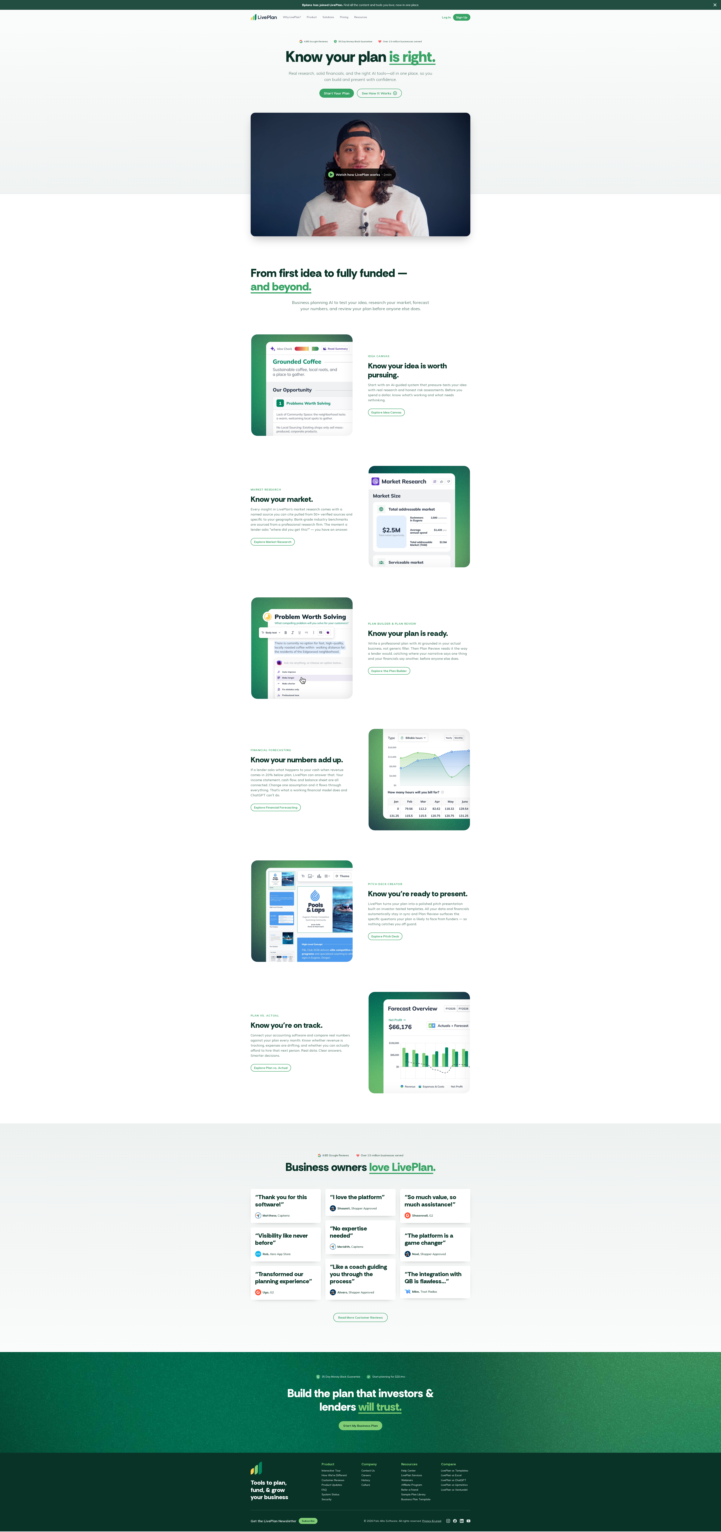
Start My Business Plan (360, 1426)
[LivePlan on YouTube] (468, 1521)
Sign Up (461, 17)
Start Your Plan (336, 93)
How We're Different (334, 1475)
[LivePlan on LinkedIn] (462, 1521)
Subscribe (308, 1521)
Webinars (407, 1480)
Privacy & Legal (431, 1521)
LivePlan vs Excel (451, 1475)
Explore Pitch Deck (385, 936)
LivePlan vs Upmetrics (454, 1485)
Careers (366, 1475)
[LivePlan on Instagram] (448, 1521)
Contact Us (368, 1470)
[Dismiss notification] (714, 5)
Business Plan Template (416, 1499)
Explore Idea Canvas (386, 412)
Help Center (408, 1470)
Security (326, 1499)
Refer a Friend (409, 1489)
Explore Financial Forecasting (275, 807)
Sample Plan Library (413, 1494)
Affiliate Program (411, 1485)
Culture (365, 1485)
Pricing (344, 17)
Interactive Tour (331, 1470)
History (365, 1480)
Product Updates (332, 1485)
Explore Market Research (272, 542)
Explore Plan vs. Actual (271, 1068)
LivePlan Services (411, 1475)
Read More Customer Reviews (360, 1317)
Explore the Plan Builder (389, 671)
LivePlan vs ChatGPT (453, 1480)
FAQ (324, 1489)
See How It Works (376, 93)
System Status (330, 1494)
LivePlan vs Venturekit (454, 1489)
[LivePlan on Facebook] (455, 1521)
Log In (446, 17)
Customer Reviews (333, 1480)
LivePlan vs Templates (454, 1470)
